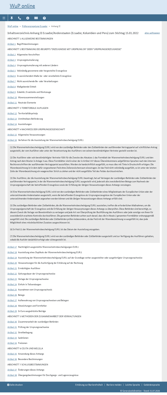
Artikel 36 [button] (12, 359)
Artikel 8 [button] (12, 86)
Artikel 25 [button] (12, 289)
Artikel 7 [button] (12, 81)
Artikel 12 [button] (12, 113)
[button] (4, 17)
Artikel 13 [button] (12, 118)
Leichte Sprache (132, 384)
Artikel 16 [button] (12, 140)
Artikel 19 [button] (12, 257)
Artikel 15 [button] (12, 134)
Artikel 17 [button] (12, 246)
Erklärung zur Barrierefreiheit (89, 384)
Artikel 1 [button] (12, 43)
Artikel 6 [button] (12, 75)
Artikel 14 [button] (12, 124)
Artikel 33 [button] (12, 337)
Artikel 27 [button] (12, 300)
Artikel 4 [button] (12, 65)
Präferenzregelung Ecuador (34, 26)
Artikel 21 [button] (12, 268)
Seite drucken (16, 384)
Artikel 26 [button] (12, 294)
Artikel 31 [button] (12, 327)
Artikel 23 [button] (12, 278)
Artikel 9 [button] (12, 91)
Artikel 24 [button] (12, 284)
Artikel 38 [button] (12, 375)
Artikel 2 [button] (12, 54)
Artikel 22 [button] (12, 273)
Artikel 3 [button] (12, 59)
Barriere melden (113, 384)
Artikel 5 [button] (12, 70)
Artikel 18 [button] (12, 252)
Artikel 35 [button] (12, 353)
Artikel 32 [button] (12, 332)
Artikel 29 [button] (12, 311)
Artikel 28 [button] (12, 305)
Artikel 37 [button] (12, 369)
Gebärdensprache (152, 384)
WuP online (22, 5)
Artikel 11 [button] (12, 102)
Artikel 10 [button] (12, 97)
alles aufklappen (152, 32)
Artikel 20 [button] (12, 262)
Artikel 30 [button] (12, 321)
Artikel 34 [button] (12, 343)
